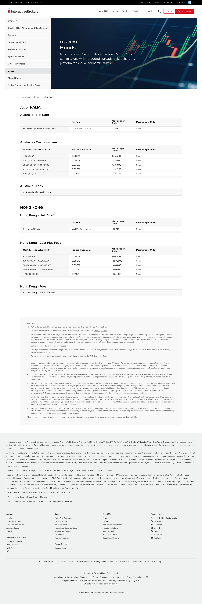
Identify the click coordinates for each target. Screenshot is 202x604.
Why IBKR (103, 11)
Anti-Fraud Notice (46, 562)
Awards (106, 518)
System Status (61, 535)
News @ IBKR (108, 531)
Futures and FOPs (17, 42)
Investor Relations (110, 528)
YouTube (157, 538)
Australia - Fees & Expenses (39, 192)
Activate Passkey (62, 538)
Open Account (185, 11)
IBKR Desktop (12, 545)
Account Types (12, 528)
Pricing (115, 11)
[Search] (159, 11)
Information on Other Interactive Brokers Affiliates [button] (102, 592)
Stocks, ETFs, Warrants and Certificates (27, 28)
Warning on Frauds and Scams (106, 562)
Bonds (11, 71)
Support (179, 2)
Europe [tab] (37, 97)
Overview (12, 21)
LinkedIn (157, 528)
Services (137, 11)
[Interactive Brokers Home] (23, 10)
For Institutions (32, 2)
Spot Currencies (16, 56)
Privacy (148, 562)
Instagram (157, 525)
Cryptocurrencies (16, 63)
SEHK (133, 577)
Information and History (112, 525)
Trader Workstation (14, 541)
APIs (8, 551)
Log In (169, 11)
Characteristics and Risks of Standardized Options (102, 475)
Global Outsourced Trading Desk (24, 85)
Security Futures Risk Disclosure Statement (143, 485)
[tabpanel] (101, 263)
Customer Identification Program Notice (73, 562)
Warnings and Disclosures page (138, 478)
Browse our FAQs (62, 531)
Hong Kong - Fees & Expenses (40, 292)
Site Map (157, 562)
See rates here (101, 327)
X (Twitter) (157, 535)
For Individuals (15, 2)
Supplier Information (63, 548)
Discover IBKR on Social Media (164, 518)
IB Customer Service (22, 478)
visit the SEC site (64, 492)
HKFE (146, 577)
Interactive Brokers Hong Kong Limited (101, 573)
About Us (167, 2)
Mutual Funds (14, 78)
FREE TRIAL (145, 2)
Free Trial (10, 531)
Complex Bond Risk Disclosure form (53, 488)
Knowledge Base (100, 331)
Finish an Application (15, 525)
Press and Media (110, 535)
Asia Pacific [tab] (50, 97)
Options (12, 35)
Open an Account (13, 521)
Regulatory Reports (111, 538)
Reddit (156, 531)
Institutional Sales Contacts (66, 528)
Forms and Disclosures (132, 562)
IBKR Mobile (11, 548)
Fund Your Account (63, 518)
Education (149, 11)
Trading (125, 11)
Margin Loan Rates (141, 481)
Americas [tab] (26, 97)
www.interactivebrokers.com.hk (105, 584)
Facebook (157, 521)
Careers (157, 2)
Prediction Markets (17, 49)
